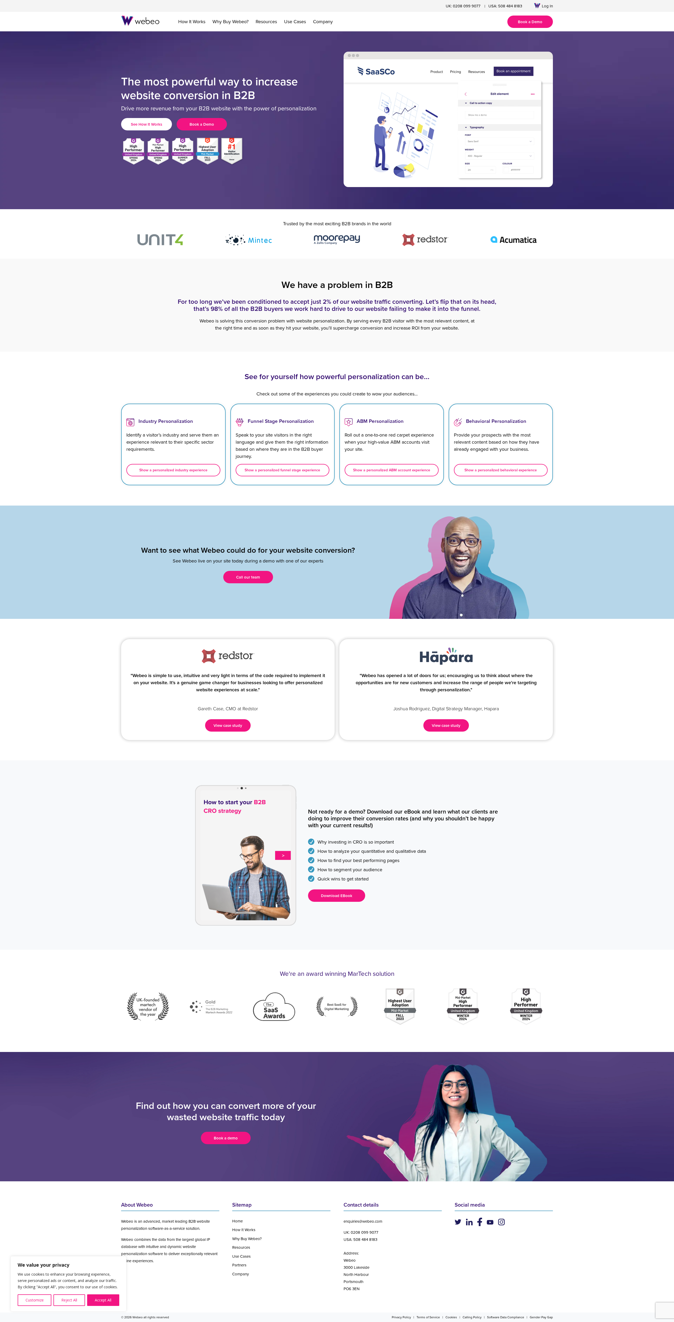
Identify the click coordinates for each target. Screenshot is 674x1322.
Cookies (451, 1317)
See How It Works (146, 124)
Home (237, 1221)
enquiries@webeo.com (363, 1221)
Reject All (69, 1300)
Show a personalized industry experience (173, 470)
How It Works (191, 21)
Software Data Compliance (505, 1317)
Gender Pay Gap (541, 1317)
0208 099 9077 (466, 6)
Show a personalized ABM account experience (391, 470)
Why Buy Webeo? (230, 21)
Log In (547, 6)
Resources (266, 21)
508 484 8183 (510, 6)
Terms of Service (428, 1317)
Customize (35, 1300)
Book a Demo (530, 22)
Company (323, 21)
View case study (228, 725)
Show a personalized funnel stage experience (282, 470)
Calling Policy (472, 1317)
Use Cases (295, 21)
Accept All (103, 1300)
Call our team (248, 577)
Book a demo (226, 1138)
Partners (239, 1265)
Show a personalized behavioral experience (500, 470)
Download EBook (336, 895)
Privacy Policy (401, 1317)
